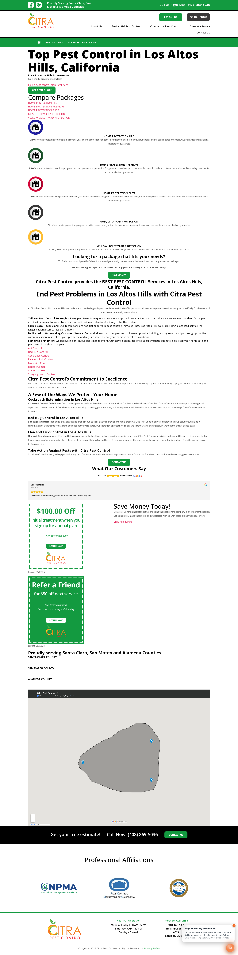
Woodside (106, 675)
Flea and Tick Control (40, 359)
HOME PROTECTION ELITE (43, 110)
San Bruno (66, 675)
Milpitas (124, 660)
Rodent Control (37, 366)
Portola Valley (180, 671)
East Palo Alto (100, 671)
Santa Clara (62, 664)
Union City (61, 682)
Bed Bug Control (38, 352)
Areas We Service (200, 26)
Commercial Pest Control (165, 26)
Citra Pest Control (107, 948)
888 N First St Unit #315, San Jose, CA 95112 (176, 932)
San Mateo (93, 675)
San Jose (49, 664)
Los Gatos (112, 660)
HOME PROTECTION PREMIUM (46, 106)
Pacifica (167, 671)
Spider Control (36, 370)
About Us (96, 26)
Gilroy (73, 660)
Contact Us (203, 32)
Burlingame (74, 671)
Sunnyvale (87, 664)
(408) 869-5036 (199, 4)
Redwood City (52, 675)
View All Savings (123, 522)
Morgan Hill (153, 660)
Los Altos (82, 660)
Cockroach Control (39, 355)
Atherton (49, 671)
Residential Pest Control (126, 26)
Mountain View (169, 660)
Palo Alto (183, 660)
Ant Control (35, 348)
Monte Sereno (137, 660)
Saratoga (75, 664)
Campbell (50, 660)
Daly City (86, 671)
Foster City (114, 671)
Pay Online (170, 17)
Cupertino (62, 660)
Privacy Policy (152, 948)
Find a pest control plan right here (48, 85)
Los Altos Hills (97, 660)
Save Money (119, 275)
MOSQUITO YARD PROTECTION (46, 114)
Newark (73, 682)
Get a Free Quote (42, 90)
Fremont (49, 682)
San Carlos (79, 675)
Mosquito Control (38, 363)
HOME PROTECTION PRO (42, 102)
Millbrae (156, 671)
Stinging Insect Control (42, 374)
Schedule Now (198, 17)
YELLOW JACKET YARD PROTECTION (49, 117)
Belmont (61, 671)
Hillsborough (129, 671)
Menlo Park (144, 671)
